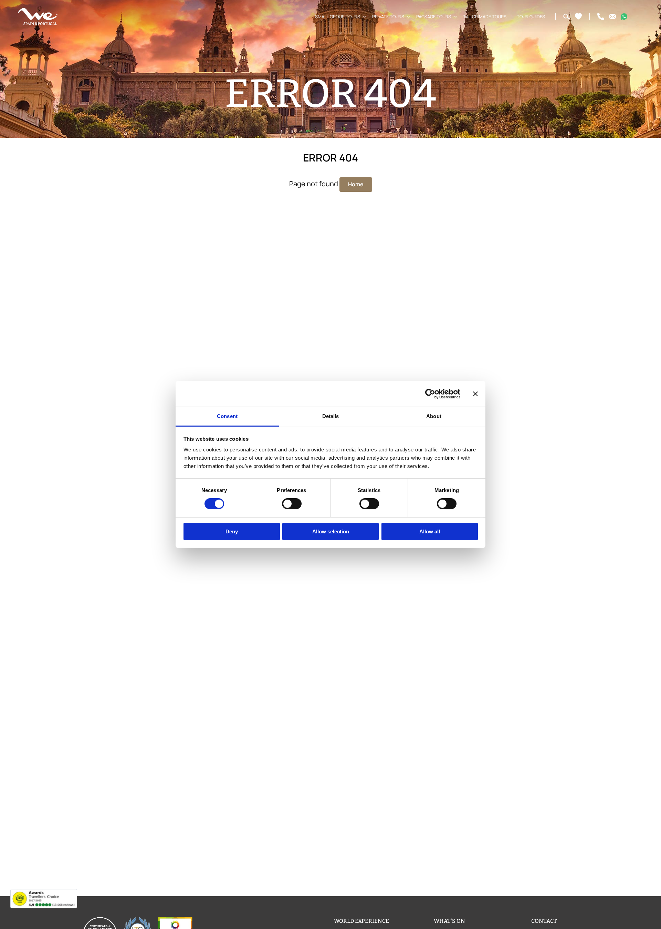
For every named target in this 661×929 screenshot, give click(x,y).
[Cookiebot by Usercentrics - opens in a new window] (430, 393)
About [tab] (433, 416)
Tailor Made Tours (484, 16)
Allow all (429, 531)
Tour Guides (531, 16)
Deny (231, 531)
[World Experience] (38, 16)
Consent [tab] (227, 416)
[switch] (292, 503)
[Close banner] (475, 393)
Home (356, 184)
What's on (449, 921)
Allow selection (330, 531)
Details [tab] (330, 416)
